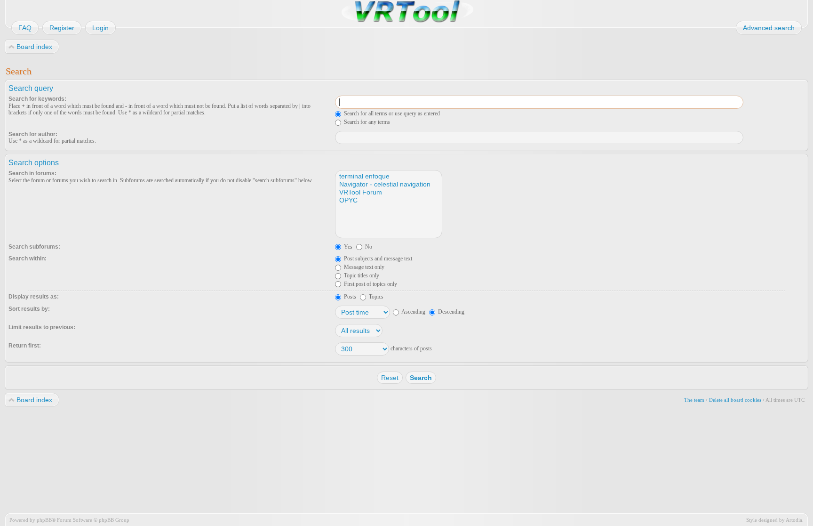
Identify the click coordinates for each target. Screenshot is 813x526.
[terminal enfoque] (388, 176)
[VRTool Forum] (388, 192)
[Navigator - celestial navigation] (388, 184)
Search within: (27, 258)
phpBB (44, 520)
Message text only (363, 267)
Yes (347, 246)
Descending (450, 311)
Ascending (412, 311)
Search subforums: (34, 246)
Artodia (794, 520)
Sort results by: (29, 309)
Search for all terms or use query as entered (391, 113)
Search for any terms (366, 122)
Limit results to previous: (41, 327)
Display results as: (33, 296)
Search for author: (32, 134)
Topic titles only (361, 275)
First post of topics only (370, 284)
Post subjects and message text (377, 258)
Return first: (24, 345)
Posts (349, 296)
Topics (375, 296)
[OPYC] (388, 200)
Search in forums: (32, 173)
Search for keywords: (37, 99)
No (368, 246)
